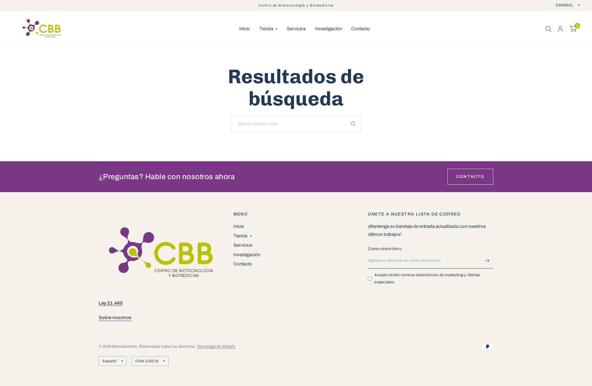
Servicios (296, 28)
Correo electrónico (384, 249)
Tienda (266, 28)
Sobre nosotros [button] (115, 317)
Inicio (244, 28)
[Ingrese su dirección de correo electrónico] (487, 261)
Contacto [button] (470, 177)
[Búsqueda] (548, 29)
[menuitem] (245, 29)
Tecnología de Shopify (216, 346)
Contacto (360, 28)
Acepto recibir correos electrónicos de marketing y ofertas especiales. (427, 278)
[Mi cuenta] (560, 29)
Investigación (328, 28)
